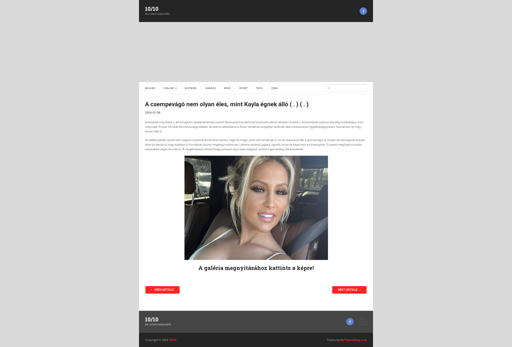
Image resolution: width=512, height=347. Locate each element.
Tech (259, 88)
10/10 (151, 9)
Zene (274, 88)
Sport (243, 88)
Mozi (227, 88)
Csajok (168, 88)
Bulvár (150, 88)
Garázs (210, 88)
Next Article (348, 289)
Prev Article (164, 289)
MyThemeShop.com (353, 340)
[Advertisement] (256, 52)
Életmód (191, 88)
